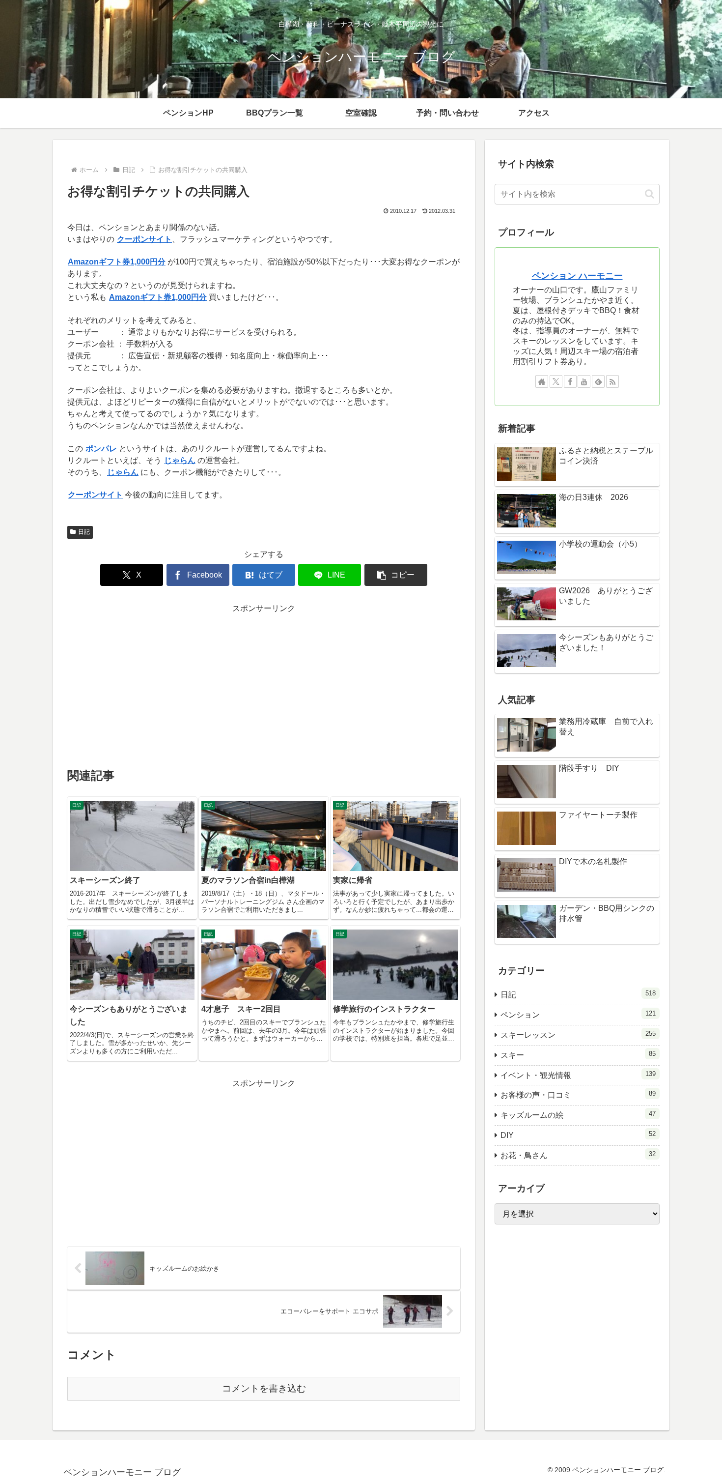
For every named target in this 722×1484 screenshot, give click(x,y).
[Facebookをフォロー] (570, 381)
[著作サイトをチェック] (541, 381)
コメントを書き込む (264, 1388)
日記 (84, 531)
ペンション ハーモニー (577, 276)
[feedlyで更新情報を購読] (598, 381)
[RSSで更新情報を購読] (612, 381)
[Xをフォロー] (556, 381)
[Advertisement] (263, 685)
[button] (395, 575)
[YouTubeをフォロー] (584, 381)
